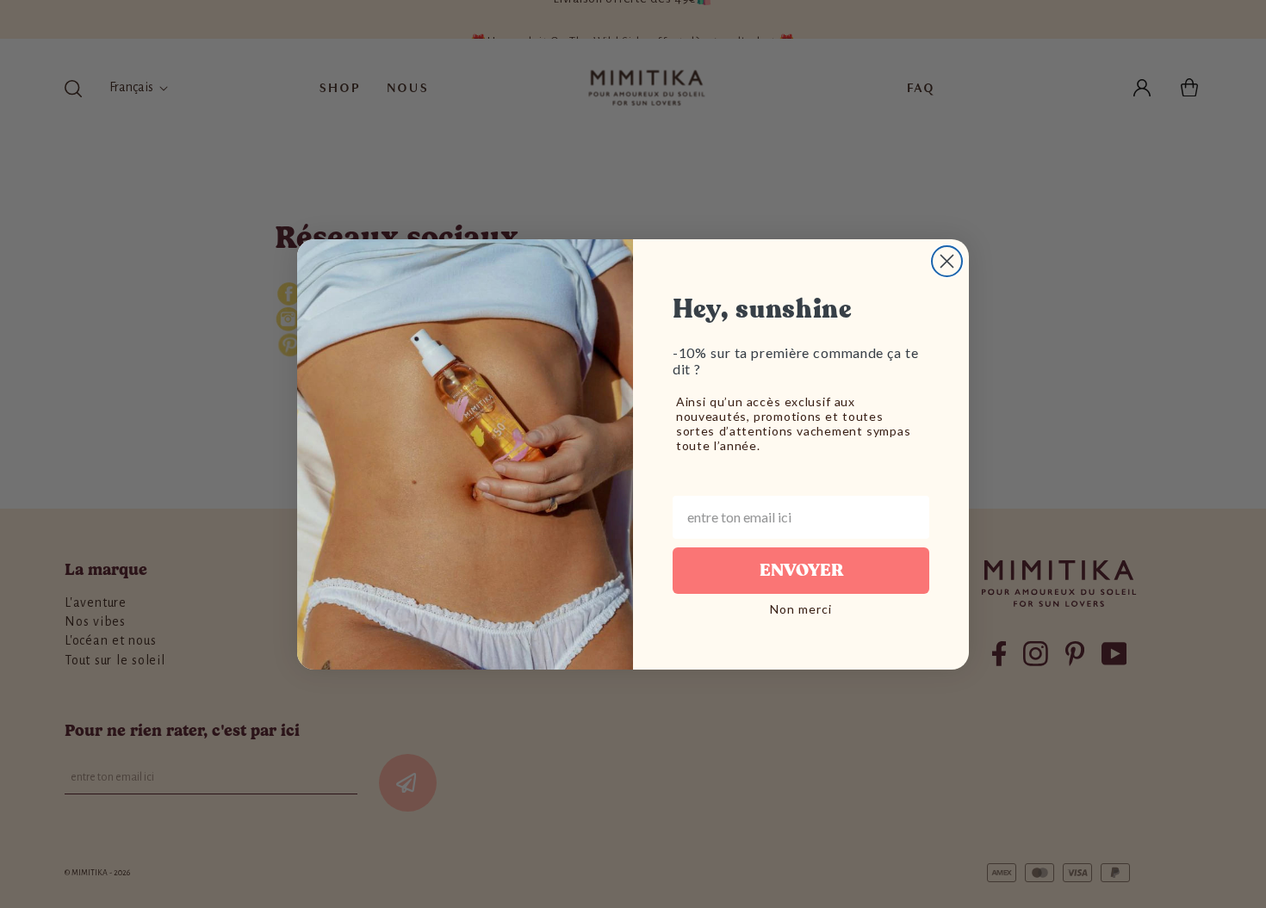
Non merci (801, 609)
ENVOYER (801, 570)
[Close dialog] (947, 261)
